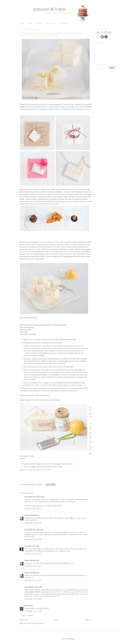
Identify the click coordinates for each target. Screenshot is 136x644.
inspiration (64, 23)
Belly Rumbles (42, 106)
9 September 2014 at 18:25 (32, 580)
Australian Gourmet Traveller (45, 469)
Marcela (26, 606)
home (22, 23)
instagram (55, 256)
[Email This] (46, 484)
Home (56, 620)
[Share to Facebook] (53, 484)
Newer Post (24, 620)
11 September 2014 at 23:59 (33, 611)
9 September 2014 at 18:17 (32, 566)
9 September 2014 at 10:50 (32, 554)
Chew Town (30, 106)
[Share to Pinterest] (55, 484)
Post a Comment (27, 615)
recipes (39, 23)
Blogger (71, 639)
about (30, 23)
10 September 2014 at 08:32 (33, 599)
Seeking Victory (60, 201)
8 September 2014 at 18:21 (32, 509)
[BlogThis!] (48, 484)
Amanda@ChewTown (31, 587)
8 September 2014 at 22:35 (32, 523)
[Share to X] (51, 484)
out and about (51, 23)
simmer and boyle (30, 515)
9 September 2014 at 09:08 (32, 539)
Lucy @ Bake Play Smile (32, 530)
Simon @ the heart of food (32, 497)
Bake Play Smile (78, 254)
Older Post (88, 620)
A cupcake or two (30, 546)
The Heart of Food (58, 254)
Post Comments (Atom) (35, 623)
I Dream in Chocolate (80, 199)
